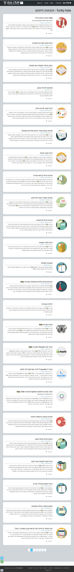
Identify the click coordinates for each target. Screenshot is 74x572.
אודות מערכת (46, 324)
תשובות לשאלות (47, 263)
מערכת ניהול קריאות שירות (43, 175)
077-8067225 (19, 568)
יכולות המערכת (47, 304)
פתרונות (42, 22)
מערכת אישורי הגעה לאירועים (42, 198)
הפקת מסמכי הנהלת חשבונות (42, 506)
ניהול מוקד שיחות (46, 153)
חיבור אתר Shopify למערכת (41, 347)
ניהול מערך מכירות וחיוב (44, 108)
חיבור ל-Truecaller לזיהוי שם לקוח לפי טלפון (36, 369)
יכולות (42, 349)
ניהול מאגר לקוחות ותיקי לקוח (42, 461)
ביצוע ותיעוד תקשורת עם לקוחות (41, 65)
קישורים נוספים (47, 265)
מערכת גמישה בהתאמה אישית (42, 417)
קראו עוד (49, 33)
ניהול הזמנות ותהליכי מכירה (43, 484)
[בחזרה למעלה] (72, 565)
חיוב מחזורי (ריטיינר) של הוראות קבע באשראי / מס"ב (34, 528)
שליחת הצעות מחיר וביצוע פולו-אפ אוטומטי (37, 131)
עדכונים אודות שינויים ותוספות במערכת (36, 282)
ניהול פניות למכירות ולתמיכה (42, 43)
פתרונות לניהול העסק (45, 88)
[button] (2, 558)
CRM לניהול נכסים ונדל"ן (44, 18)
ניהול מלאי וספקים (46, 242)
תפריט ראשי (47, 22)
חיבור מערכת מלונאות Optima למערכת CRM (35, 391)
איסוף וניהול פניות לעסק (44, 439)
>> (48, 550)
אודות (43, 283)
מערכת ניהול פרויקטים (44, 220)
